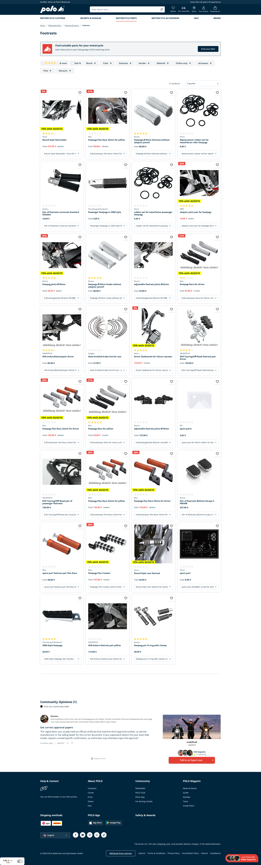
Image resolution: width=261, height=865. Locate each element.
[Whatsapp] (97, 835)
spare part (185, 573)
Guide (185, 792)
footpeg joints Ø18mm (53, 284)
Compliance (215, 853)
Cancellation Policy (190, 853)
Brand (89, 63)
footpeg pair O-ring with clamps (150, 645)
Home (42, 25)
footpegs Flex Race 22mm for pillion (106, 501)
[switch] (20, 861)
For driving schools (144, 801)
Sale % (77, 63)
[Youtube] (82, 835)
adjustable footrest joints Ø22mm (151, 284)
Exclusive (123, 63)
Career (91, 792)
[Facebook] (75, 835)
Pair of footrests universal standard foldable (60, 213)
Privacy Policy (174, 853)
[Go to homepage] (52, 9)
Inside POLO (188, 805)
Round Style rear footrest (147, 573)
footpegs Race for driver (192, 284)
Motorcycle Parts (55, 25)
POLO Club (140, 792)
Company (92, 788)
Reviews (186, 797)
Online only (181, 63)
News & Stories (190, 788)
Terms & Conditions (156, 853)
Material (161, 63)
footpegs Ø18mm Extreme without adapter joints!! (152, 141)
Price (46, 70)
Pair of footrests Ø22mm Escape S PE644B (197, 502)
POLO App (140, 797)
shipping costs (163, 844)
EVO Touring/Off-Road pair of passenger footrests (57, 502)
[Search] (161, 9)
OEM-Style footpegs (52, 645)
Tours (185, 801)
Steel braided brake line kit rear (104, 356)
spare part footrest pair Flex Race (59, 573)
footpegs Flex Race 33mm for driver (152, 501)
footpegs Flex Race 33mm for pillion (106, 140)
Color (105, 63)
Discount (63, 70)
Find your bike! (208, 49)
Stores (91, 801)
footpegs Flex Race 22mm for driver (60, 428)
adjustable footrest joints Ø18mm (151, 428)
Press (90, 797)
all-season (203, 63)
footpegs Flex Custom (99, 573)
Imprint (142, 853)
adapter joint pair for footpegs (195, 212)
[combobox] (124, 9)
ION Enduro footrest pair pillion (104, 645)
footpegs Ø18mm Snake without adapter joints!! (104, 285)
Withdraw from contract (120, 853)
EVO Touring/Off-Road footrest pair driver (198, 357)
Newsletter (140, 788)
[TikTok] (104, 835)
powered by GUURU (99, 759)
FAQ (89, 805)
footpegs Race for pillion (100, 428)
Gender (142, 63)
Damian (54, 716)
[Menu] (22, 859)
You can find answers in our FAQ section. (58, 796)
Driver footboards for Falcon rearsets (153, 356)
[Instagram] (89, 835)
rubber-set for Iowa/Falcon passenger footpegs (153, 213)
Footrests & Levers (72, 25)
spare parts (186, 428)
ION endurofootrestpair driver (58, 356)
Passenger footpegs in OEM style (104, 212)
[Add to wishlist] (80, 93)
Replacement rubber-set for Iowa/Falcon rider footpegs (194, 141)
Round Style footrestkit (54, 140)
